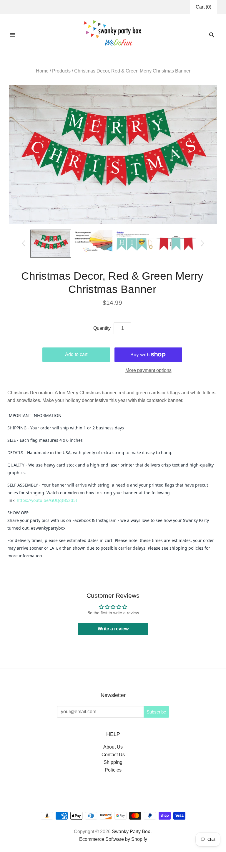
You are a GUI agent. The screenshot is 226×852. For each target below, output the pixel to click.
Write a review (113, 628)
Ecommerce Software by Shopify (113, 839)
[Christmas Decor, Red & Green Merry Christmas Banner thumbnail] (51, 244)
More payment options (148, 370)
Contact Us (113, 754)
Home (42, 70)
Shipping (113, 762)
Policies (113, 769)
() (203, 6)
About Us (113, 746)
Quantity (102, 328)
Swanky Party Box (131, 831)
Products (61, 70)
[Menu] (12, 34)
